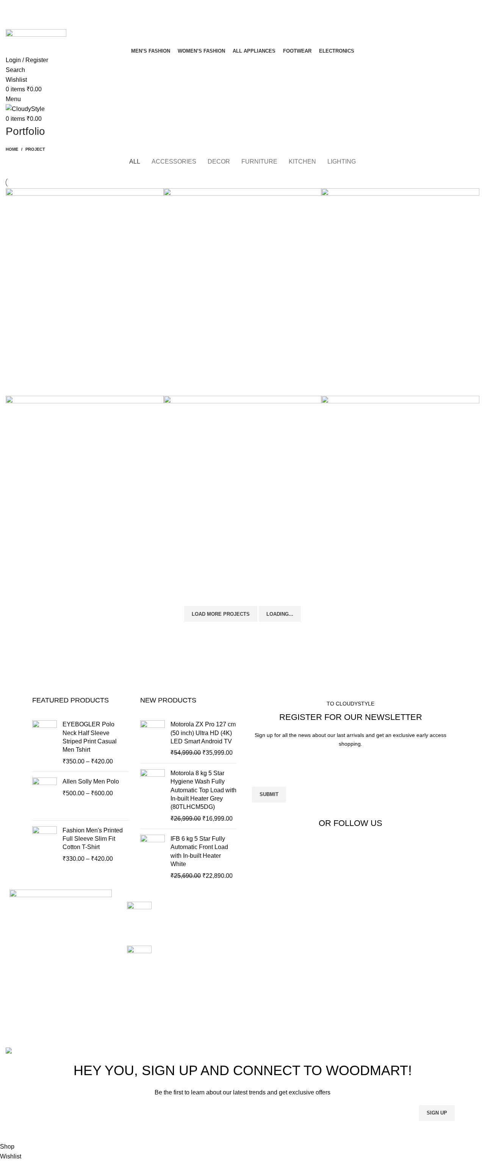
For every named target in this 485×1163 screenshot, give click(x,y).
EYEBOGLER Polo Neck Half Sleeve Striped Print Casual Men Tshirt (90, 737)
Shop (417, 934)
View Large (158, 194)
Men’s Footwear (269, 962)
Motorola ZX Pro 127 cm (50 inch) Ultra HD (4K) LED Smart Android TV (203, 733)
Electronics (263, 948)
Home (12, 149)
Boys (255, 934)
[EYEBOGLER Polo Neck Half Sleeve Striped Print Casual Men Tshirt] (44, 743)
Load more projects (221, 614)
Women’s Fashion (272, 1005)
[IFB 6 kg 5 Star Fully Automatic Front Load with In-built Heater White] (152, 857)
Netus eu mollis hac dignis (228, 372)
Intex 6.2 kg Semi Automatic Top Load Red (194, 953)
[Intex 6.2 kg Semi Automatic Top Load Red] (139, 960)
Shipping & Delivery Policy (356, 947)
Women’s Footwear (274, 976)
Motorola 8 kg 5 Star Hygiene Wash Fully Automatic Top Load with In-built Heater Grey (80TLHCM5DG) (203, 790)
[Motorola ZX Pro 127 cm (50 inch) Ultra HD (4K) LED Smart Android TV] (152, 738)
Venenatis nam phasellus (225, 580)
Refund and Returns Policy (356, 924)
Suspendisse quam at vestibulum (83, 372)
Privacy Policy (348, 905)
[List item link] (60, 979)
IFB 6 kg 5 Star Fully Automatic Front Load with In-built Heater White (199, 851)
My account (425, 948)
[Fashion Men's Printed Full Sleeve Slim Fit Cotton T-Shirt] (44, 844)
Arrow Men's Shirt (181, 905)
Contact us (424, 962)
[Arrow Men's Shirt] (139, 918)
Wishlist (420, 976)
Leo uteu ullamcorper (378, 580)
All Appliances (267, 905)
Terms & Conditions (355, 965)
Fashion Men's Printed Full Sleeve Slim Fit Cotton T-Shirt (93, 839)
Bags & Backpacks (273, 920)
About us (422, 920)
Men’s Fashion (268, 991)
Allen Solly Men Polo (91, 781)
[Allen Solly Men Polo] (44, 796)
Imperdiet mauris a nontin (68, 580)
